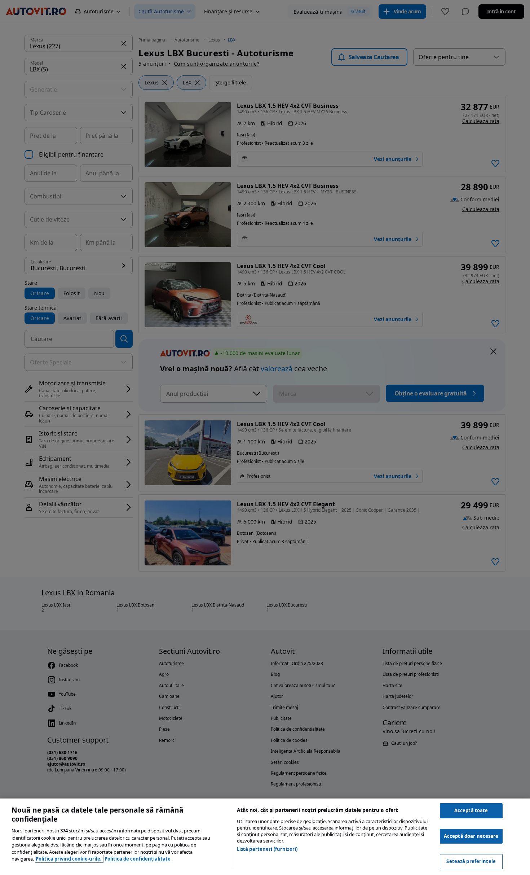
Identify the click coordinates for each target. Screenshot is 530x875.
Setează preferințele (471, 861)
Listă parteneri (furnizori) (267, 849)
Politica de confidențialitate (138, 859)
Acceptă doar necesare (471, 836)
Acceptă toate (471, 810)
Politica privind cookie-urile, (69, 859)
